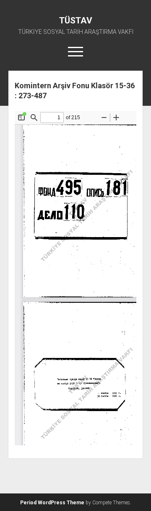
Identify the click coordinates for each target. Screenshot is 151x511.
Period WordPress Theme (52, 503)
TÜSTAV (75, 20)
